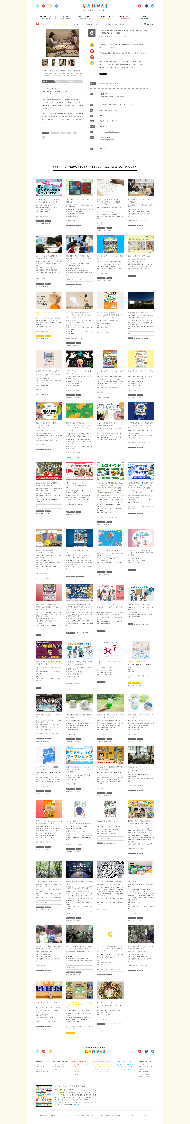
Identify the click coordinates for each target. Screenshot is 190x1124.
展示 (129, 682)
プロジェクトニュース (145, 1067)
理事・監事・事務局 (59, 1067)
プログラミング (80, 453)
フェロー (56, 1069)
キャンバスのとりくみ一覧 (125, 1064)
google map (120, 96)
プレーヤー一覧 (58, 1064)
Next (80, 43)
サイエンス (136, 220)
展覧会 (130, 676)
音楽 (40, 573)
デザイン (49, 216)
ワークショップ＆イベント (60, 24)
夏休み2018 (54, 133)
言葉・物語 (39, 216)
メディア (72, 844)
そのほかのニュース (145, 1076)
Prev (44, 43)
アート (69, 133)
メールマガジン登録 (73, 1115)
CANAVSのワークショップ (101, 1067)
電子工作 (143, 220)
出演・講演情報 (143, 1071)
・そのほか (75, 1074)
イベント (48, 220)
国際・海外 (100, 969)
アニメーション (70, 576)
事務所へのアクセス (42, 1071)
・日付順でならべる (123, 1069)
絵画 (44, 216)
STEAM (105, 223)
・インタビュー (77, 1067)
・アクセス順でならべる (124, 1067)
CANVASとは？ (41, 1064)
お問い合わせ (116, 1115)
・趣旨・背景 (40, 1067)
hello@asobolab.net (106, 139)
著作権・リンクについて (58, 1115)
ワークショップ (39, 220)
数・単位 (99, 223)
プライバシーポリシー (42, 1115)
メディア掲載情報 (144, 1074)
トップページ (44, 24)
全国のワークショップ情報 (101, 1069)
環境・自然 (108, 273)
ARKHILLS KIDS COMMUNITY (75, 1026)
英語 (62, 133)
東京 (75, 133)
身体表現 (74, 338)
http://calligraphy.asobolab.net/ (109, 83)
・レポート (75, 1071)
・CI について (40, 1069)
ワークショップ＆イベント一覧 (102, 1064)
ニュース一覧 (143, 1064)
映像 (129, 333)
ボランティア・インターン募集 (101, 1115)
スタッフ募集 (85, 1115)
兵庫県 (37, 331)
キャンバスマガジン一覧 (80, 1064)
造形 (74, 220)
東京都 (43, 331)
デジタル (44, 279)
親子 (43, 137)
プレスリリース (143, 1069)
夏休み (143, 676)
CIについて (78, 1104)
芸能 (108, 838)
